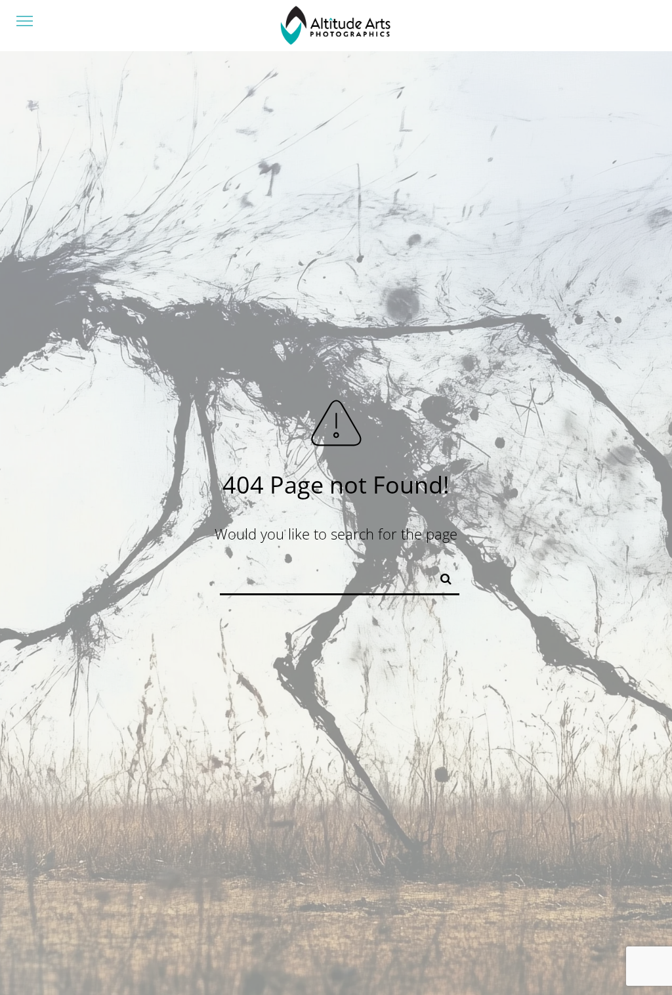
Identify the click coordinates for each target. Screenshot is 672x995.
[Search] (440, 576)
